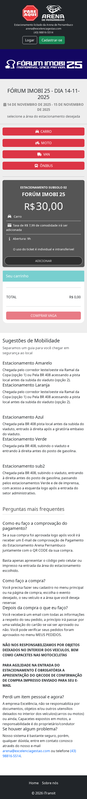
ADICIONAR (43, 261)
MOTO (46, 143)
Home (34, 783)
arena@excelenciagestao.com (26, 751)
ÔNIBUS (46, 165)
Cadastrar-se (52, 40)
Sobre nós (50, 783)
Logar (29, 40)
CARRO (46, 131)
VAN (46, 154)
